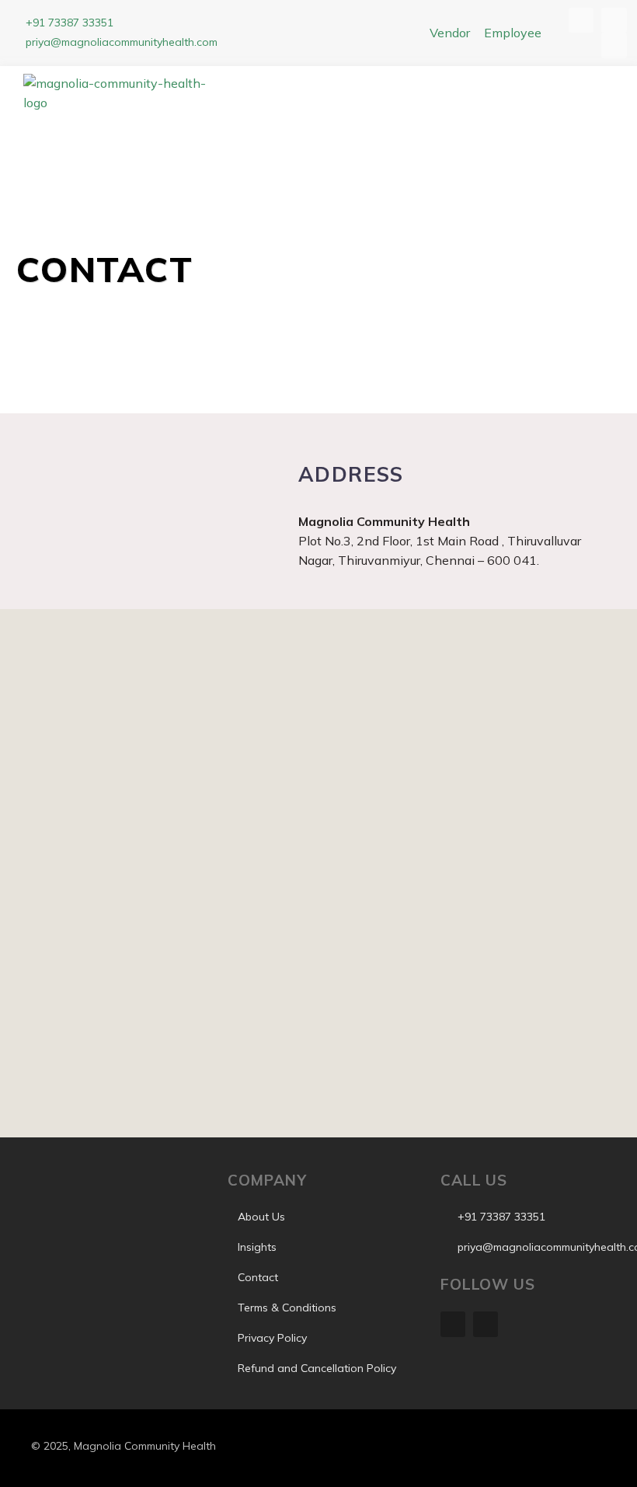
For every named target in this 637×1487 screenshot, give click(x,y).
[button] (437, 97)
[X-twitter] (485, 1323)
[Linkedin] (452, 1323)
